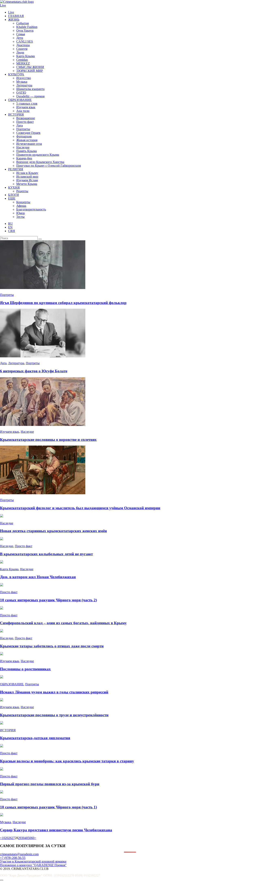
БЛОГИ (13, 195)
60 (32, 838)
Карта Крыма (25, 56)
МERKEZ (23, 63)
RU (10, 223)
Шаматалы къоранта (30, 89)
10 (3, 838)
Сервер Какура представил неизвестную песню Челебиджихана (56, 830)
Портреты (23, 129)
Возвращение (25, 118)
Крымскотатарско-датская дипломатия (35, 738)
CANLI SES (24, 41)
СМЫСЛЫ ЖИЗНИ (30, 67)
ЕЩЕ (11, 198)
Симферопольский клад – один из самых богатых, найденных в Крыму (63, 623)
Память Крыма (26, 151)
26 (10, 838)
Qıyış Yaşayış (25, 30)
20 (6, 838)
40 (26, 838)
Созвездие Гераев (28, 132)
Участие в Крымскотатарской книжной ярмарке (33, 861)
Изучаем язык (25, 107)
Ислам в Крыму (27, 173)
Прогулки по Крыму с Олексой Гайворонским (48, 165)
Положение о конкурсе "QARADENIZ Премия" (33, 865)
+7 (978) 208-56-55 (12, 858)
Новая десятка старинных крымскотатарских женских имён (53, 531)
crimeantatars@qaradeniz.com (19, 854)
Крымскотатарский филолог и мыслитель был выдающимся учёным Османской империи (80, 508)
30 (23, 838)
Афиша (21, 205)
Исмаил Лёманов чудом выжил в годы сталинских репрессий (54, 692)
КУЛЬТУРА (16, 74)
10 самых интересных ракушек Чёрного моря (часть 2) (48, 600)
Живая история (26, 140)
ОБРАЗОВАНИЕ (20, 100)
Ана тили (22, 111)
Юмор (20, 213)
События (22, 23)
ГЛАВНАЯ (16, 16)
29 (19, 838)
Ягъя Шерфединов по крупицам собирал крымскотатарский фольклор (63, 303)
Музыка (21, 81)
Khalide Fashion (26, 27)
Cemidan (22, 59)
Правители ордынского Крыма (37, 154)
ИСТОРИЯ (16, 114)
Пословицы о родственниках (25, 669)
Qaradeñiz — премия (30, 96)
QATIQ (21, 92)
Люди (20, 52)
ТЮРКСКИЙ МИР (29, 70)
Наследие (22, 147)
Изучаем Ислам (27, 180)
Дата (19, 125)
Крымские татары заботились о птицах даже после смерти (52, 646)
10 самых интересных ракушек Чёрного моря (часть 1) (48, 807)
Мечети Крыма (26, 184)
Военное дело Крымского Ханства (40, 162)
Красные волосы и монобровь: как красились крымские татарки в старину (67, 761)
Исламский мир (27, 176)
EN (10, 227)
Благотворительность (31, 209)
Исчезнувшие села (29, 143)
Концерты (23, 202)
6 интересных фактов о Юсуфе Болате (33, 371)
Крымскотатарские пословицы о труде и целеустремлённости (54, 715)
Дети (19, 38)
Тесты (20, 216)
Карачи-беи (24, 158)
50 (29, 838)
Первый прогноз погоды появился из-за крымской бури (49, 784)
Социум (21, 48)
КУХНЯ (14, 187)
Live (3, 5)
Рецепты (22, 191)
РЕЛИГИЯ (15, 169)
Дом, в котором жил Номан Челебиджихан (38, 577)
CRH (11, 231)
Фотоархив (24, 136)
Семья (20, 34)
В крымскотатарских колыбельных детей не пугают (46, 554)
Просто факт (25, 122)
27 (13, 838)
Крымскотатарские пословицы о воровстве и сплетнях (48, 439)
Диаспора (23, 45)
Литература (24, 85)
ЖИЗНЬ (13, 19)
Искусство (23, 78)
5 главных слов (26, 103)
